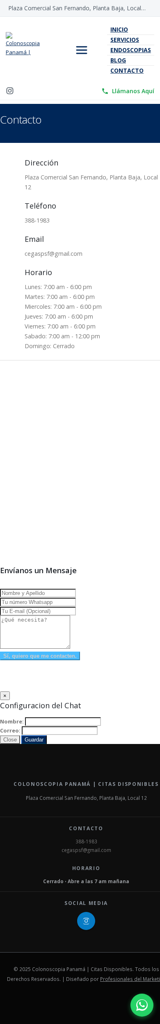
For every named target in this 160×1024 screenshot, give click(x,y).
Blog (118, 60)
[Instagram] (10, 91)
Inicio (119, 29)
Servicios (124, 40)
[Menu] (82, 50)
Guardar (34, 740)
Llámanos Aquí (133, 91)
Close (10, 740)
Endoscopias (130, 50)
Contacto (127, 70)
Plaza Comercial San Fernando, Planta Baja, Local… (77, 8)
